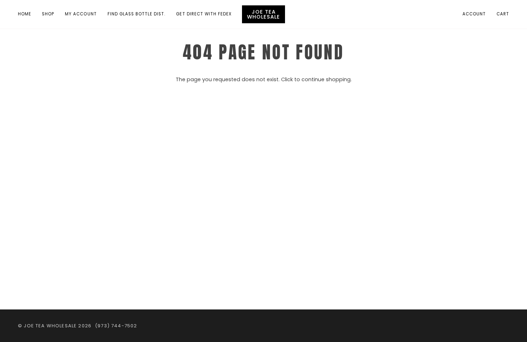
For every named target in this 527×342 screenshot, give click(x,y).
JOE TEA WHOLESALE (50, 325)
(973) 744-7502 (116, 325)
